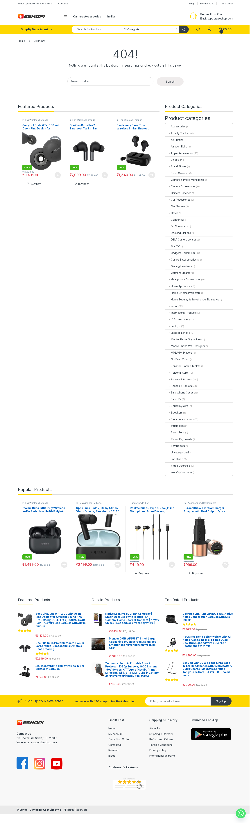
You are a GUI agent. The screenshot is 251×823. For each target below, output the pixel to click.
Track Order (226, 3)
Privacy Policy (157, 750)
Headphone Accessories (185, 279)
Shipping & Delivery (161, 733)
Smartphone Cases (182, 392)
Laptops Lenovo (180, 332)
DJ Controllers (179, 226)
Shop (192, 3)
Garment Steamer (181, 272)
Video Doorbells (180, 465)
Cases (174, 213)
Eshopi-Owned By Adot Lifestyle (40, 809)
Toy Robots (178, 445)
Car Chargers (209, 503)
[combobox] (97, 29)
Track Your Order (118, 739)
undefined (177, 459)
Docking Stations (181, 232)
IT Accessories (180, 319)
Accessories (178, 126)
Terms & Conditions (160, 744)
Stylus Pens (177, 432)
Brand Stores (178, 166)
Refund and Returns (161, 739)
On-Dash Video (180, 359)
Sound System (179, 405)
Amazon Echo (179, 146)
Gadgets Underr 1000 (183, 252)
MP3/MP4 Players (181, 352)
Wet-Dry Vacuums (181, 472)
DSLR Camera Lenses (183, 239)
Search (170, 81)
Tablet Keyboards (181, 439)
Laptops (175, 326)
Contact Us (114, 744)
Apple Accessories (182, 153)
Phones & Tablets (181, 385)
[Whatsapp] (241, 813)
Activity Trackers (181, 133)
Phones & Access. (181, 379)
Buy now (36, 183)
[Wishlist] (198, 29)
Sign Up (221, 701)
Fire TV (175, 246)
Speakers (176, 412)
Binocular (176, 159)
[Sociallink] (23, 763)
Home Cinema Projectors (185, 292)
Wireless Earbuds (38, 120)
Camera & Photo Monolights (187, 179)
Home (21, 40)
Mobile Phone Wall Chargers (188, 346)
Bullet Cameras (180, 173)
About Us (63, 3)
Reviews (113, 750)
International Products (184, 312)
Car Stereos (178, 206)
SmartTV (176, 399)
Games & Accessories (184, 259)
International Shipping (162, 755)
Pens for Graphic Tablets (185, 366)
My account (207, 3)
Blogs (111, 755)
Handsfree (135, 503)
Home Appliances (181, 286)
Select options (56, 175)
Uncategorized (180, 452)
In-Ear (111, 16)
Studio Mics (177, 425)
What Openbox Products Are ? (35, 3)
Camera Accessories (87, 16)
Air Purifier (177, 139)
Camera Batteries (181, 193)
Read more (151, 175)
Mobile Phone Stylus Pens (186, 339)
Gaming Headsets (181, 266)
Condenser (177, 219)
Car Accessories (180, 199)
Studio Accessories (182, 419)
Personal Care (179, 372)
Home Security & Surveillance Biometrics (195, 299)
